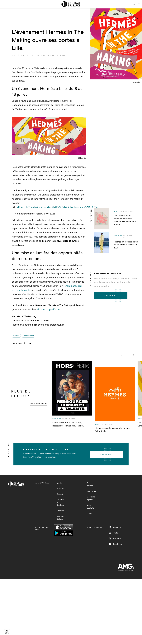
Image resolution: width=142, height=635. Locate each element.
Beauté (60, 493)
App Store (63, 527)
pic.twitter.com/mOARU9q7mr (82, 207)
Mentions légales (91, 498)
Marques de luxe (60, 517)
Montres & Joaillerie (60, 502)
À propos (90, 484)
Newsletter (91, 491)
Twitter (116, 532)
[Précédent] (124, 355)
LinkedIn (117, 527)
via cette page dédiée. (48, 309)
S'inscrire (110, 295)
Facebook (117, 543)
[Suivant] (131, 355)
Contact (90, 513)
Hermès (16, 335)
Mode (59, 482)
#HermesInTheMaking (28, 207)
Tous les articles (38, 403)
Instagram (117, 538)
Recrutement (28, 335)
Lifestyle (60, 510)
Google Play (63, 533)
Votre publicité (90, 506)
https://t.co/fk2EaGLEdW (53, 207)
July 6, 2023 (48, 213)
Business (60, 488)
